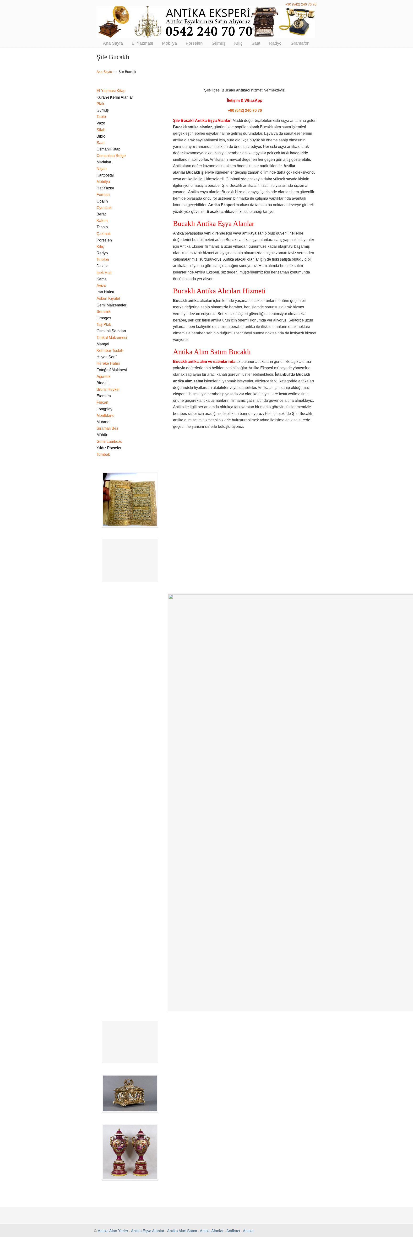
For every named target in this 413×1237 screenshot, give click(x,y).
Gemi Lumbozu (109, 441)
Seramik (104, 312)
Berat (101, 214)
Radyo (102, 253)
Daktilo (103, 266)
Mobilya (103, 182)
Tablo (101, 117)
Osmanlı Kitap (108, 149)
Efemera (104, 396)
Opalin (102, 201)
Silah (101, 130)
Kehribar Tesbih (110, 350)
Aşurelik (103, 377)
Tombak (103, 454)
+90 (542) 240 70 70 (300, 4)
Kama (102, 279)
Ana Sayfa (104, 72)
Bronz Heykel (108, 389)
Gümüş (103, 110)
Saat (100, 143)
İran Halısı (105, 292)
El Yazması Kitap (111, 91)
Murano (103, 422)
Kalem (102, 221)
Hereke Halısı (108, 363)
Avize (101, 286)
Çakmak (104, 234)
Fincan (102, 402)
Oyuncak (104, 208)
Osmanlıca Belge (111, 156)
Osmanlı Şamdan (111, 331)
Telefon (103, 259)
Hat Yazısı (105, 188)
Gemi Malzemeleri (112, 305)
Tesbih (102, 227)
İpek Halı (104, 273)
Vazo (101, 123)
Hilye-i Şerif (106, 357)
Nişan (102, 169)
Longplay (104, 409)
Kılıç (100, 247)
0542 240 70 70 (206, 22)
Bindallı (103, 383)
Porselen (104, 240)
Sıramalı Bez (107, 428)
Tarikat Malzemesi (112, 338)
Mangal (103, 344)
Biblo (101, 136)
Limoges (104, 318)
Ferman (103, 195)
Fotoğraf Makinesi (112, 370)
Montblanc (105, 415)
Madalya (104, 162)
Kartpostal (105, 175)
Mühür (102, 435)
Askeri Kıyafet (108, 298)
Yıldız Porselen (109, 448)
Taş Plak (104, 324)
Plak (100, 104)
